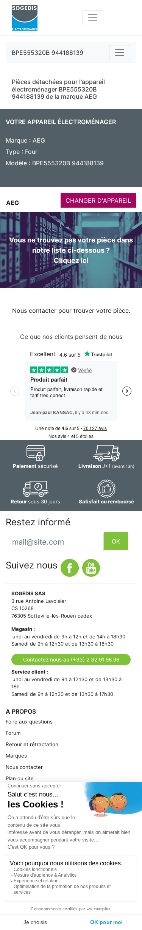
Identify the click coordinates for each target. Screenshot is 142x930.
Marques (16, 756)
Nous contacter (24, 767)
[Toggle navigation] (92, 17)
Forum (13, 733)
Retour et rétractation (32, 744)
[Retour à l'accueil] (24, 18)
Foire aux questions (29, 722)
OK (116, 541)
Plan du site (20, 778)
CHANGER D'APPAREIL (98, 200)
